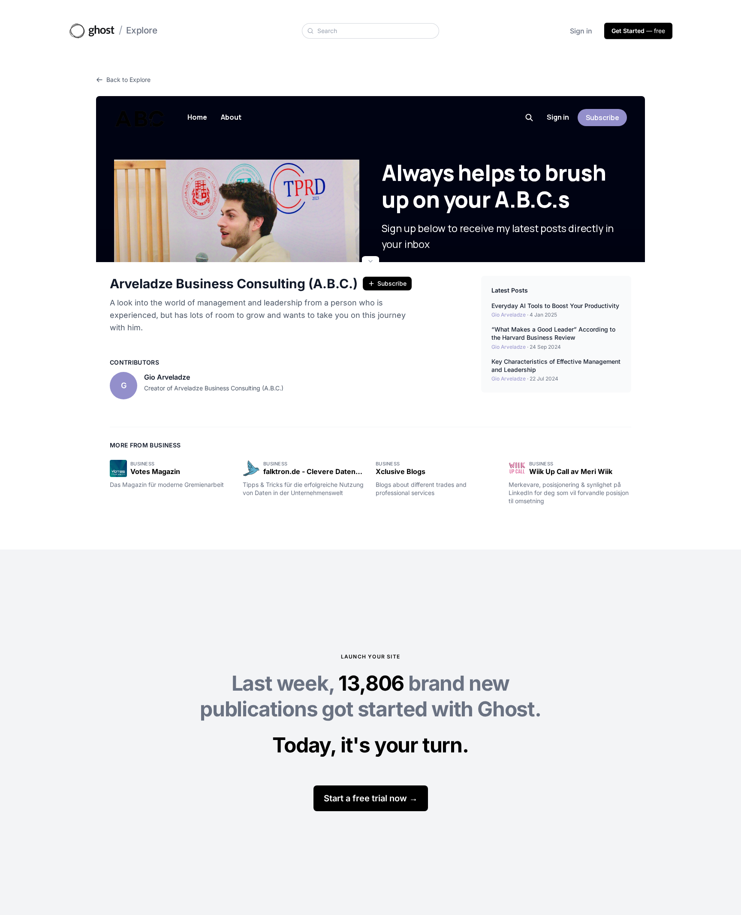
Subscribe (392, 283)
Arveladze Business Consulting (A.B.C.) (234, 283)
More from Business (145, 445)
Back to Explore (128, 79)
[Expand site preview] (370, 262)
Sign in (581, 31)
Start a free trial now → (371, 798)
